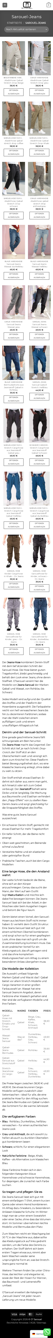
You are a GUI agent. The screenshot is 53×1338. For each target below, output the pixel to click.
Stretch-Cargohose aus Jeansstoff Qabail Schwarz (39, 450)
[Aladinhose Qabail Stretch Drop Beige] (13, 58)
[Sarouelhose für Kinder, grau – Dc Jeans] (13, 615)
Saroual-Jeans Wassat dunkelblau (13, 265)
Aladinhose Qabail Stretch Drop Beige (14, 81)
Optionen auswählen (13, 92)
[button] (5, 5)
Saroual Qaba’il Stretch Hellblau (39, 386)
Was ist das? (32, 977)
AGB (32, 1322)
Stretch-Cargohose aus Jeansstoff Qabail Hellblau (13, 513)
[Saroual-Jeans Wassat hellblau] (39, 242)
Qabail (15, 977)
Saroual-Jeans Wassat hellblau (39, 265)
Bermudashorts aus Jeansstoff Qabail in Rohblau (14, 387)
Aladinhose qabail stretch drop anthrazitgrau (39, 203)
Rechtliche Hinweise (17, 1322)
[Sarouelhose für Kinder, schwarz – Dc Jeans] (39, 552)
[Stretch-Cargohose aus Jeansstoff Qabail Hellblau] (13, 489)
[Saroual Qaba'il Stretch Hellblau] (39, 363)
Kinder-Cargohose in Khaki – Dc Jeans (13, 574)
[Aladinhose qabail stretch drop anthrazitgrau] (39, 179)
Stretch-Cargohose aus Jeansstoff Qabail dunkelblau (39, 513)
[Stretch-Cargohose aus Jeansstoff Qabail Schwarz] (39, 426)
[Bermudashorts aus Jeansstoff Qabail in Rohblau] (13, 363)
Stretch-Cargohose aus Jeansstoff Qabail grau (13, 450)
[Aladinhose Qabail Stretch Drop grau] (39, 58)
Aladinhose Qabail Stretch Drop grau (39, 81)
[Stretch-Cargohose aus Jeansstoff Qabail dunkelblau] (39, 489)
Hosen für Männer (35, 1278)
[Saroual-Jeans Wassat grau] (13, 302)
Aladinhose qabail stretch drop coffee (13, 141)
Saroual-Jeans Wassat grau (14, 325)
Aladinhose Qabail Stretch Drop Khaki (39, 141)
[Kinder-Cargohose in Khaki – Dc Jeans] (13, 552)
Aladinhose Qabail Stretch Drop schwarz (14, 203)
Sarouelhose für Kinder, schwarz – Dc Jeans (39, 576)
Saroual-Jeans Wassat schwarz (39, 325)
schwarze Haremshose (36, 1177)
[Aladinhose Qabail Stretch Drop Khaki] (39, 119)
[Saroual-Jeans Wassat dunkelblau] (13, 242)
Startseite (14, 23)
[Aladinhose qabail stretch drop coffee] (13, 119)
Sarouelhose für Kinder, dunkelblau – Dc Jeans (39, 639)
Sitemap (41, 1322)
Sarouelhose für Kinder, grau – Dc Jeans (13, 639)
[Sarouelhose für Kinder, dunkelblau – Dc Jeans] (39, 615)
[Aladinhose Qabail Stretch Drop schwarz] (13, 179)
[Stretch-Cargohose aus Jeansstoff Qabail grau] (13, 426)
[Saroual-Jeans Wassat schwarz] (39, 302)
